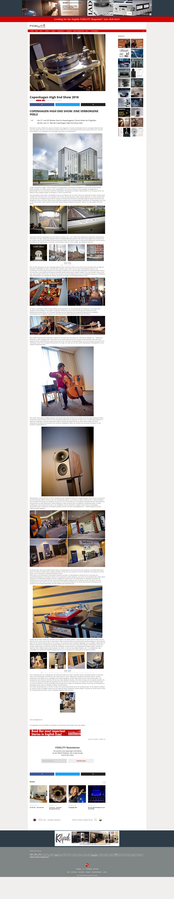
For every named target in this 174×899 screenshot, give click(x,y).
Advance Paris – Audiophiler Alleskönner (49, 819)
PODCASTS (69, 31)
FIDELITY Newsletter (78, 31)
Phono (70, 854)
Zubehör (106, 854)
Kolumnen (139, 854)
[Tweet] (67, 104)
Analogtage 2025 (73, 807)
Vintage (111, 854)
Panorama (127, 854)
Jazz (64, 855)
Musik (53, 31)
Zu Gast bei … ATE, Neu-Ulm (37, 807)
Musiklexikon (87, 855)
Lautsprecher (45, 854)
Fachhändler (94, 31)
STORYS (116, 854)
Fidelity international (42, 857)
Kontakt (105, 872)
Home (32, 31)
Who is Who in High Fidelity (47, 855)
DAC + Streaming (88, 854)
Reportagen (38, 100)
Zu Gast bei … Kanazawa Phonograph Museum (55, 808)
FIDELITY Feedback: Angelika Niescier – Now (84, 819)
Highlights (61, 31)
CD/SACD (75, 854)
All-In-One (80, 854)
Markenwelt (111, 855)
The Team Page (74, 872)
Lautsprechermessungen (55, 854)
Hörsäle (74, 855)
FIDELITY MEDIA (81, 872)
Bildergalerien (118, 855)
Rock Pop (68, 855)
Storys (47, 31)
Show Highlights (131, 855)
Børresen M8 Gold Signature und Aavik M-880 (96, 808)
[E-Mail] (93, 104)
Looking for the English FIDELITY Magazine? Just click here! (87, 19)
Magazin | (33, 857)
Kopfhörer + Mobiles (98, 854)
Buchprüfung (80, 855)
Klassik (60, 855)
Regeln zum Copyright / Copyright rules (96, 739)
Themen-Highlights (103, 855)
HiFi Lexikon (36, 855)
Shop (86, 31)
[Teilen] (42, 104)
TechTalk (133, 854)
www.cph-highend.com (36, 719)
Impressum (88, 872)
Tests (41, 31)
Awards (125, 855)
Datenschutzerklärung (97, 872)
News (36, 31)
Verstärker (64, 854)
